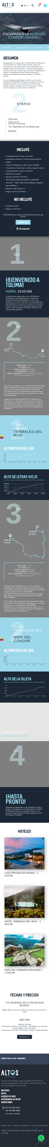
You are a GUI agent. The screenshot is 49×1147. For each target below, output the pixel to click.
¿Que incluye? (22, 48)
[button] (32, 5)
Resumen (6, 48)
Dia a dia (38, 48)
